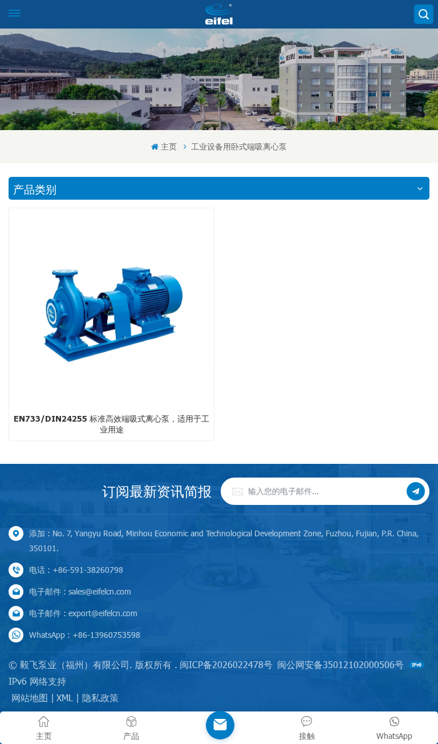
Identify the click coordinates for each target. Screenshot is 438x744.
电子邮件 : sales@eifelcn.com (80, 591)
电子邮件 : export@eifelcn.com (83, 613)
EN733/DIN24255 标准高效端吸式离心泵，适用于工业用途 (111, 424)
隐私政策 (100, 697)
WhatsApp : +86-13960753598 (84, 634)
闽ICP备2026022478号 (226, 664)
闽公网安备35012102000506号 (340, 664)
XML (64, 697)
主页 (168, 146)
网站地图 (29, 697)
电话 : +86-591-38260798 (76, 569)
